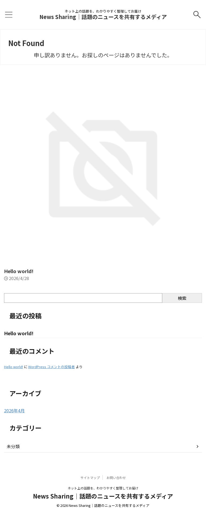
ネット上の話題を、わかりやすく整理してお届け (103, 488)
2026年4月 (14, 410)
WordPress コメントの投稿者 (51, 366)
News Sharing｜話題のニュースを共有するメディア (103, 17)
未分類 (13, 446)
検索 (182, 298)
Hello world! (19, 270)
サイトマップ (90, 477)
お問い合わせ (116, 477)
